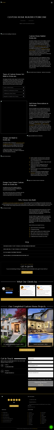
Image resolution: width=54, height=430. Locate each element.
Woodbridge (43, 416)
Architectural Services (7, 421)
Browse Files (40, 384)
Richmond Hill (31, 413)
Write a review (9, 292)
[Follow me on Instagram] (14, 400)
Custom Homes (6, 414)
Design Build (5, 412)
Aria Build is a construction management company (13, 203)
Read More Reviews (27, 299)
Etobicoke (30, 417)
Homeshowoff (34, 428)
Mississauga (43, 421)
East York (30, 416)
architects (33, 173)
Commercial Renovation (7, 420)
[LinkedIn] (11, 400)
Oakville (42, 423)
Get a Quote (27, 272)
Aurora (30, 423)
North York (31, 415)
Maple (42, 415)
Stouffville (31, 424)
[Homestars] (17, 400)
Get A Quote (14, 406)
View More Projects (27, 350)
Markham (30, 421)
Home (21, 23)
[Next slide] (52, 327)
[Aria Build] (3, 2)
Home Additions (6, 415)
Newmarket (43, 412)
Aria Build (8, 287)
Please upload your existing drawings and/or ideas (40, 379)
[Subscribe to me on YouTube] (19, 400)
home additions (37, 123)
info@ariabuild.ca (32, 402)
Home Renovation (6, 417)
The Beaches (43, 419)
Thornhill (30, 420)
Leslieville (43, 417)
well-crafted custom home (40, 46)
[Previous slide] (1, 327)
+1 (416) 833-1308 (32, 399)
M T (41, 286)
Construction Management (8, 418)
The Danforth (43, 420)
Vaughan (30, 419)
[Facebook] (9, 400)
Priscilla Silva (27, 286)
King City (43, 413)
